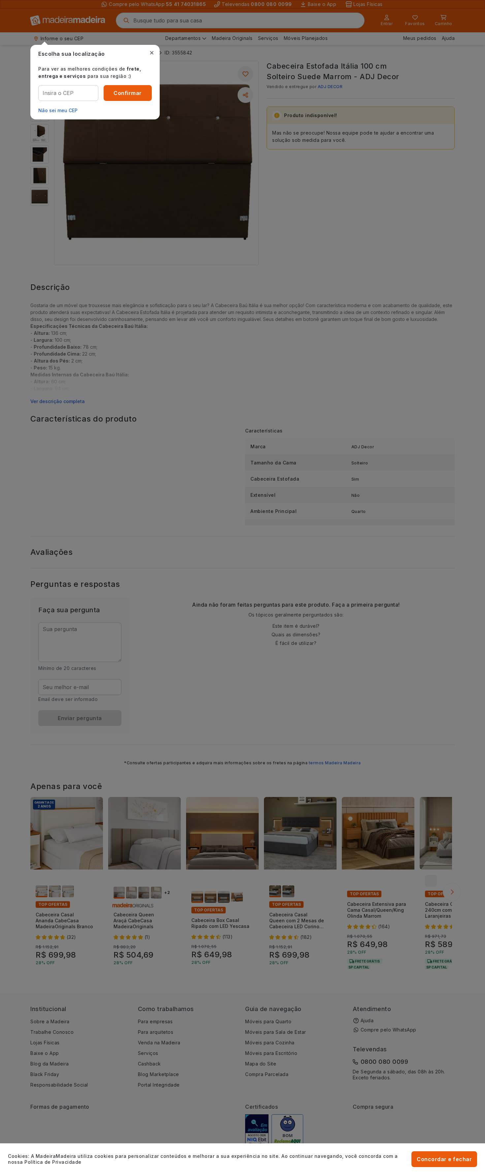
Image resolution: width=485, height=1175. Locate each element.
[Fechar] (152, 53)
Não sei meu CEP (58, 110)
